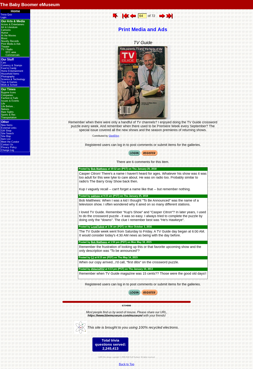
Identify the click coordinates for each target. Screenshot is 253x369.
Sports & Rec (8, 114)
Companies (7, 95)
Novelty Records (10, 41)
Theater (5, 46)
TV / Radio (7, 49)
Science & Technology (13, 79)
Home (15, 11)
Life (3, 103)
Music (4, 38)
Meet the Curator (10, 141)
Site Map (6, 136)
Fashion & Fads (9, 98)
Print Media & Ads (11, 43)
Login (3, 17)
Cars (3, 62)
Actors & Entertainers (12, 24)
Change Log (7, 150)
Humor (4, 32)
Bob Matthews (99, 168)
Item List (6, 139)
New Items (7, 125)
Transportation (8, 117)
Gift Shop (6, 130)
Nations (5, 109)
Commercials (13, 55)
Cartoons (6, 30)
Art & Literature (9, 27)
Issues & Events (10, 100)
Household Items (10, 73)
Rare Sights (7, 112)
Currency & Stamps (11, 65)
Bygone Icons (8, 92)
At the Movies (8, 35)
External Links (8, 127)
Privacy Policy (9, 147)
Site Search (7, 133)
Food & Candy (8, 68)
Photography (8, 76)
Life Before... (8, 106)
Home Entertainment (12, 71)
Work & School (9, 84)
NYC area (11, 52)
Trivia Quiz (6, 14)
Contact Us (7, 144)
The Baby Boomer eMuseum (30, 4)
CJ (92, 257)
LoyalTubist (97, 226)
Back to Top (126, 364)
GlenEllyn (114, 135)
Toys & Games (9, 82)
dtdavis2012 (97, 269)
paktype (95, 196)
